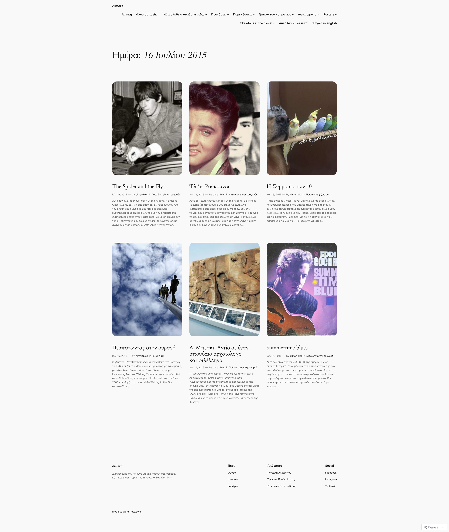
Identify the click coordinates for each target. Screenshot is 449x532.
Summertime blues (287, 348)
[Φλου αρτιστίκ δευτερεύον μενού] (158, 14)
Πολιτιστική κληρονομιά (243, 367)
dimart (117, 6)
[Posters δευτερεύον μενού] (336, 14)
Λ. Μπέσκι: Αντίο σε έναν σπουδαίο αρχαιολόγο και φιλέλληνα (219, 354)
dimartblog (142, 194)
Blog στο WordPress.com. (127, 511)
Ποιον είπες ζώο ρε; (317, 194)
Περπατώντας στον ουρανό (143, 348)
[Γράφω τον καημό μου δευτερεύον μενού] (293, 14)
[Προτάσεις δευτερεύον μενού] (228, 14)
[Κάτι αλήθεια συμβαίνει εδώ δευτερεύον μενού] (206, 14)
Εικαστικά (158, 355)
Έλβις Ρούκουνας (209, 186)
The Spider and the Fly (137, 186)
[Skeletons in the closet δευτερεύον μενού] (274, 23)
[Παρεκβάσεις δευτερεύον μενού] (254, 14)
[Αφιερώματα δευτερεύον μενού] (318, 14)
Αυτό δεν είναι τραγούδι (166, 194)
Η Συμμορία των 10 (289, 186)
